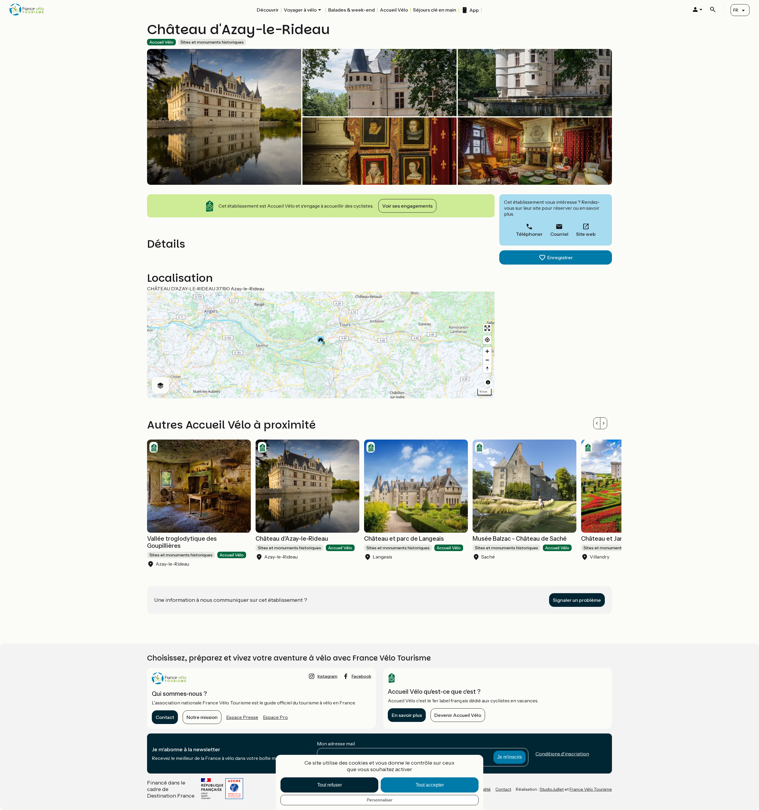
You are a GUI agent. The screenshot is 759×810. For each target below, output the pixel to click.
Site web (586, 234)
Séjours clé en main (434, 10)
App (474, 10)
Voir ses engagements (407, 206)
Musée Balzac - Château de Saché (520, 538)
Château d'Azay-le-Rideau (292, 538)
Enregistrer (560, 257)
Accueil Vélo (394, 10)
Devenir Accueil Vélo (457, 715)
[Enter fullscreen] (487, 328)
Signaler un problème (577, 600)
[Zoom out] (487, 360)
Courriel (559, 234)
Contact (165, 717)
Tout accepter (430, 784)
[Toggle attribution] (488, 382)
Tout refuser (329, 784)
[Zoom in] (487, 351)
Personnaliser (380, 800)
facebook (361, 676)
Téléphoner (529, 234)
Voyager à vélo (300, 10)
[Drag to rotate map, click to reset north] (487, 368)
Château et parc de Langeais (404, 538)
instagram (327, 676)
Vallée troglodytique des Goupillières (182, 542)
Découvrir (268, 10)
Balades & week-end (351, 10)
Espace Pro (275, 717)
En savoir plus (407, 715)
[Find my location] (487, 339)
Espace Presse (242, 717)
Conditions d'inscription (562, 754)
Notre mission (202, 717)
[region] (321, 345)
